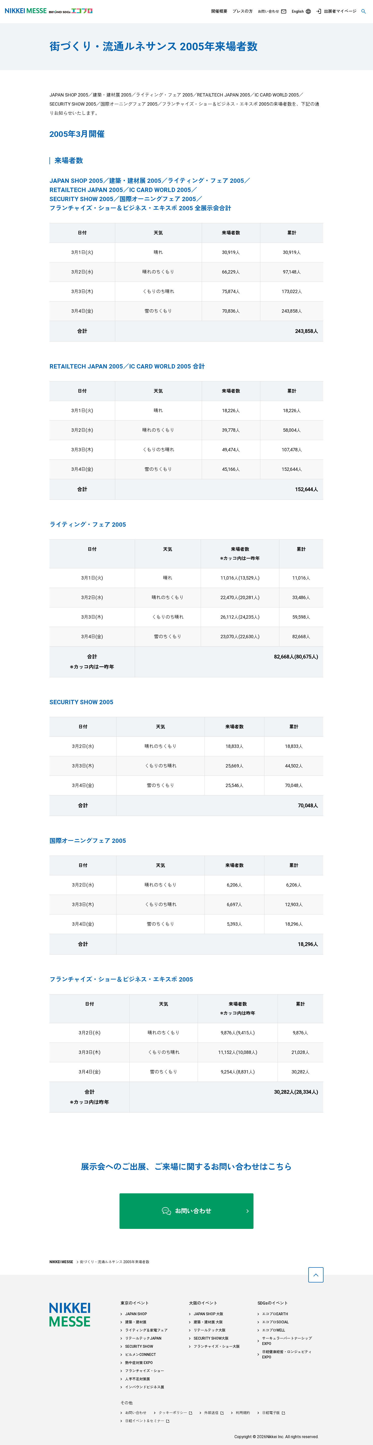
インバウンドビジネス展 (144, 1387)
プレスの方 (242, 11)
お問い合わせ (268, 11)
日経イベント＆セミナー (144, 1421)
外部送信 (211, 1413)
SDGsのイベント (273, 1303)
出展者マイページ (340, 11)
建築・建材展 (135, 1322)
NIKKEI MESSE (61, 1262)
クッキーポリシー (173, 1413)
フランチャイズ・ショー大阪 (217, 1346)
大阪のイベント (203, 1303)
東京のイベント (135, 1303)
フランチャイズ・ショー (144, 1371)
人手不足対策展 (137, 1379)
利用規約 (243, 1413)
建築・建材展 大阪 (208, 1322)
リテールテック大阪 (210, 1330)
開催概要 (219, 11)
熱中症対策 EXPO (139, 1363)
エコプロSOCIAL (275, 1322)
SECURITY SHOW (139, 1346)
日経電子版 (271, 1413)
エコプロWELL (273, 1330)
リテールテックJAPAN (143, 1338)
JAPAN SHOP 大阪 (208, 1314)
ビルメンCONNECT (140, 1355)
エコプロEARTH (275, 1314)
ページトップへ (316, 1274)
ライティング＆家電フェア (146, 1330)
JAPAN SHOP (136, 1314)
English (298, 11)
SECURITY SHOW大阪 (211, 1338)
